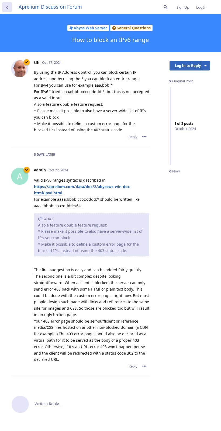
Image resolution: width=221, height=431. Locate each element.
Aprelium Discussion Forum (50, 6)
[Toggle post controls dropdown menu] (144, 137)
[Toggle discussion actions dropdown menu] (205, 65)
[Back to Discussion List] (7, 7)
